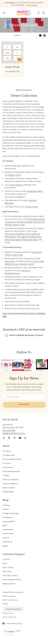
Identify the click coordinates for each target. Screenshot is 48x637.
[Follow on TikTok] (25, 438)
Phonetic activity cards (15, 225)
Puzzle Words (12, 67)
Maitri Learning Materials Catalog (26, 335)
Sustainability (8, 492)
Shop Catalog (32, 5)
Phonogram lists (30, 240)
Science (5, 537)
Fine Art (5, 509)
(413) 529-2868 (8, 430)
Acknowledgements (11, 471)
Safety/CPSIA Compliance (12, 592)
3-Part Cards (38, 261)
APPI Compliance (9, 596)
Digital (5, 546)
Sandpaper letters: (35, 191)
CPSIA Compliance (10, 479)
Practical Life (7, 533)
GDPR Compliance (9, 600)
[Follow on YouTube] (20, 438)
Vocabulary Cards (13, 175)
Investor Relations (10, 483)
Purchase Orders (9, 575)
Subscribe (24, 404)
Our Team (6, 463)
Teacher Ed (7, 542)
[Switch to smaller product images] (44, 35)
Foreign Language (10, 513)
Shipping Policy (9, 583)
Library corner (32, 207)
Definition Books (12, 264)
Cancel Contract (13, 609)
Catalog (6, 505)
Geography (7, 517)
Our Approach (8, 455)
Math (4, 525)
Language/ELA (8, 521)
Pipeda (5, 604)
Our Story (6, 451)
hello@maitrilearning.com (13, 433)
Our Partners (7, 467)
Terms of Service (9, 617)
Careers (5, 475)
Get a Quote (7, 567)
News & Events (8, 487)
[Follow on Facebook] (3, 438)
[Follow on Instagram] (9, 438)
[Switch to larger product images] (40, 35)
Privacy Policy (7, 613)
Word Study (10, 261)
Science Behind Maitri (11, 459)
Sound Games (15, 185)
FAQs (4, 563)
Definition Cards (26, 264)
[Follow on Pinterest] (14, 438)
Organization (8, 529)
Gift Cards (6, 571)
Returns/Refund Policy (11, 579)
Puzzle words (17, 255)
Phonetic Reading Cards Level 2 (30, 222)
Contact (6, 559)
